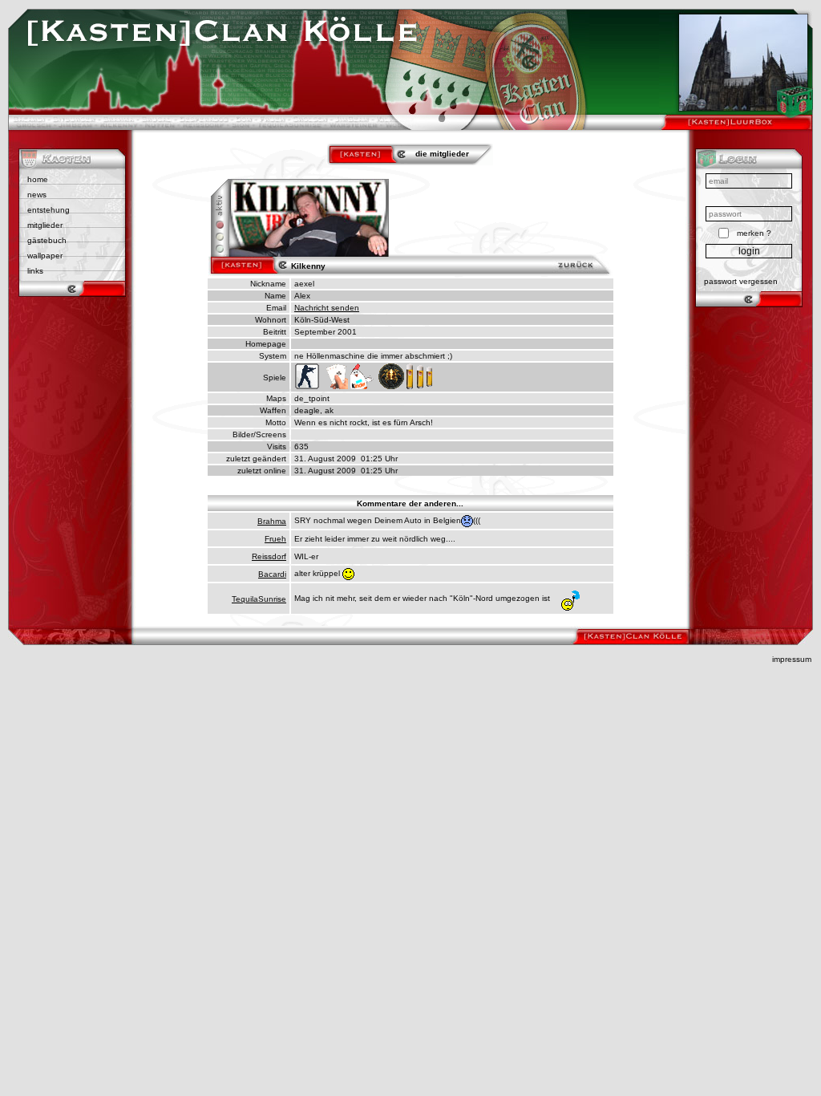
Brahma (271, 521)
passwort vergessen (741, 281)
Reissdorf (269, 556)
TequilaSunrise (259, 599)
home (37, 179)
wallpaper (45, 255)
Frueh (275, 538)
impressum (791, 659)
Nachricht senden (326, 307)
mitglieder (45, 225)
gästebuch (47, 240)
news (37, 194)
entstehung (48, 209)
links (35, 270)
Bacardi (272, 574)
